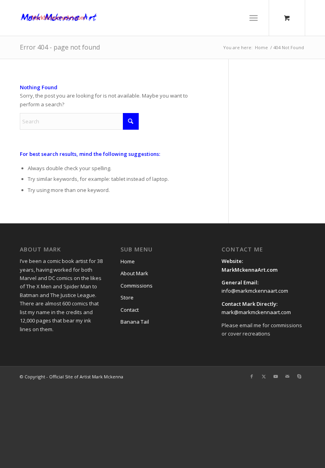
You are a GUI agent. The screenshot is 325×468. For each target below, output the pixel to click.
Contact (129, 309)
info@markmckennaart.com (255, 290)
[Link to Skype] (299, 376)
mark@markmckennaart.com (256, 312)
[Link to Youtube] (275, 376)
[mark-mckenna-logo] (59, 18)
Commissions (136, 285)
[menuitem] (255, 18)
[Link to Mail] (287, 376)
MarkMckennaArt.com (250, 269)
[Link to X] (264, 376)
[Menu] (254, 18)
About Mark (134, 273)
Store (127, 297)
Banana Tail (134, 321)
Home (127, 261)
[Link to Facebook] (252, 376)
